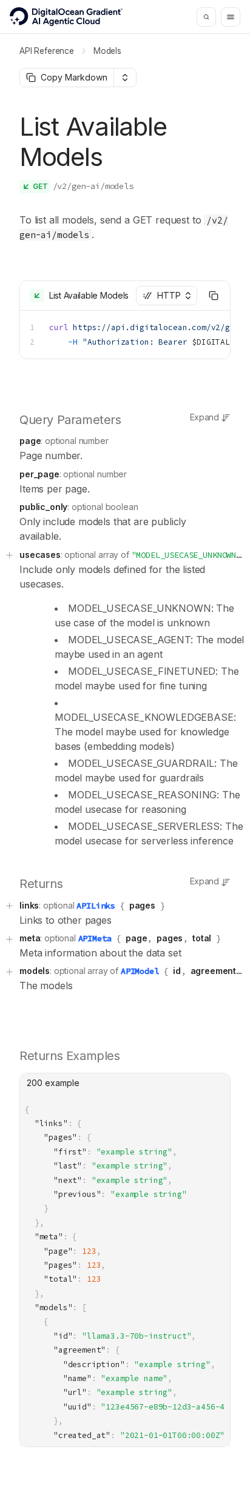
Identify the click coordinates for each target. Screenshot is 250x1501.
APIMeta (95, 938)
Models (107, 51)
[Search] (206, 17)
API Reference (46, 51)
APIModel (140, 971)
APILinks (95, 905)
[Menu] (230, 17)
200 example (53, 1083)
